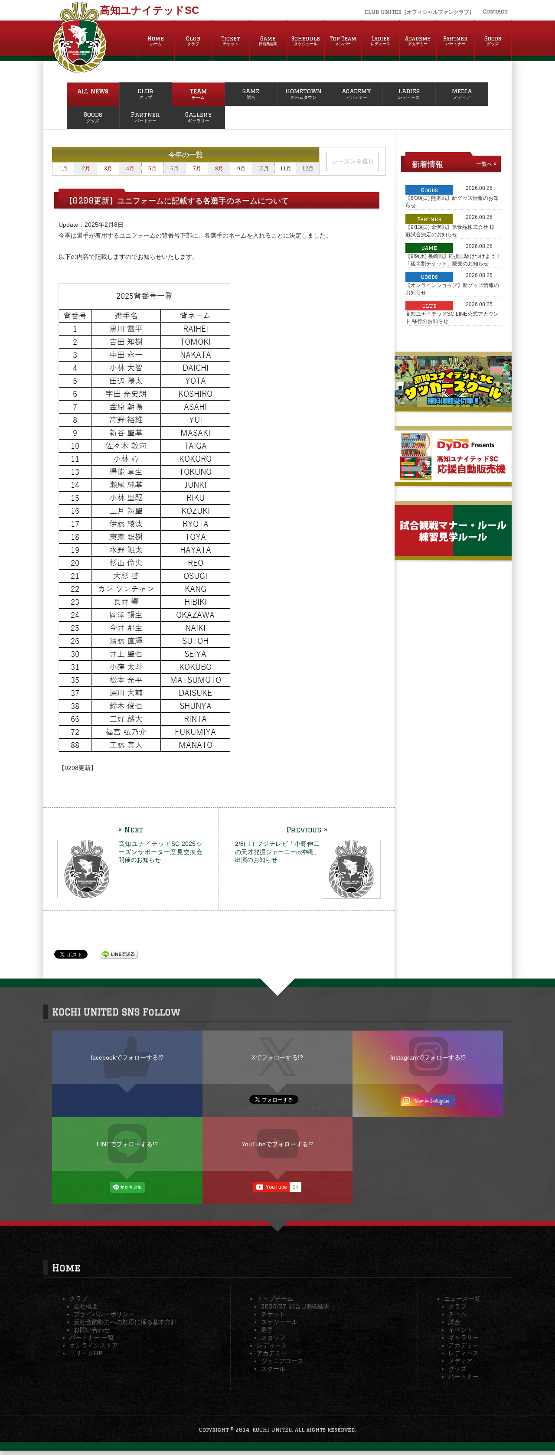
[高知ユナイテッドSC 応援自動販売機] (453, 478)
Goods (492, 41)
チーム (457, 1314)
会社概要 (86, 1306)
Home (155, 41)
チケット (273, 1314)
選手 (267, 1329)
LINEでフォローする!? (127, 1144)
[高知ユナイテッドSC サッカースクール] (453, 403)
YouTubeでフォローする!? (277, 1144)
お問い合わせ (92, 1329)
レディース (272, 1345)
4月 (130, 169)
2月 (86, 169)
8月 (219, 169)
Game (268, 41)
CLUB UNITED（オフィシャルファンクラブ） (419, 12)
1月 (63, 169)
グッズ (457, 1368)
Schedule (305, 41)
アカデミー (272, 1353)
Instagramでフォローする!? (428, 1057)
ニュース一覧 (462, 1298)
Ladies (380, 41)
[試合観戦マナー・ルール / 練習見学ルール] (453, 552)
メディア (460, 1360)
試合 (454, 1321)
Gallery (198, 117)
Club (193, 41)
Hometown (303, 94)
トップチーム (275, 1298)
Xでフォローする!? (277, 1057)
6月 (174, 169)
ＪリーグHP (85, 1353)
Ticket (230, 41)
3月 (108, 169)
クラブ (78, 1298)
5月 (152, 169)
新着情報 (427, 164)
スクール (273, 1368)
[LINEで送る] (119, 953)
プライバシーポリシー (104, 1314)
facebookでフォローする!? (127, 1057)
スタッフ (273, 1337)
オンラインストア (93, 1345)
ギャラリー (463, 1337)
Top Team (343, 41)
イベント (460, 1329)
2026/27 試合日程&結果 (295, 1306)
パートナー (463, 1376)
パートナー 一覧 (91, 1337)
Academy (418, 41)
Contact (495, 11)
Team (198, 94)
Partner (455, 41)
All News (92, 91)
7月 (197, 169)
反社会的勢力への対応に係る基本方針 (125, 1321)
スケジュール (279, 1321)
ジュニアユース (282, 1360)
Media (462, 94)
